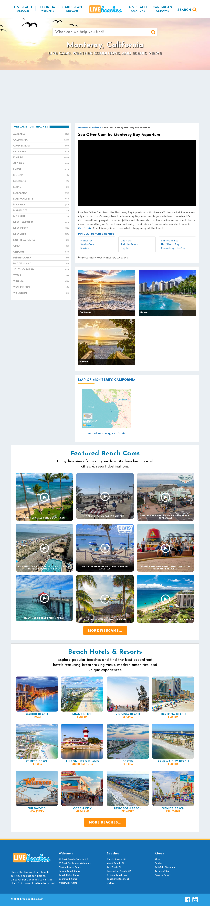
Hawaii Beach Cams (69, 871)
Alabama (41, 134)
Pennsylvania (41, 258)
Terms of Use (162, 871)
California (41, 140)
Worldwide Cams (68, 883)
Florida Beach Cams (70, 867)
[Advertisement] (105, 96)
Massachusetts (41, 199)
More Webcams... (105, 630)
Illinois (41, 175)
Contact (159, 863)
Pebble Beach (129, 244)
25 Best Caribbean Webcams (75, 863)
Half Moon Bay (170, 244)
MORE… (111, 883)
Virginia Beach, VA (117, 875)
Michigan (41, 205)
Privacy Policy (163, 875)
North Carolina (41, 240)
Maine (41, 187)
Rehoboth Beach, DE (118, 879)
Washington (41, 287)
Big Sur (125, 248)
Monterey (86, 240)
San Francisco (169, 240)
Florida (41, 157)
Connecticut (41, 146)
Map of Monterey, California (107, 433)
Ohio (41, 246)
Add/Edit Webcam (165, 867)
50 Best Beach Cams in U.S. (74, 859)
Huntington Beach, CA (119, 871)
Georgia (41, 163)
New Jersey (41, 228)
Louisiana (41, 181)
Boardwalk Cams (68, 879)
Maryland (41, 193)
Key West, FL (114, 867)
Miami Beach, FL (116, 863)
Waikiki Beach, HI (116, 859)
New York (41, 234)
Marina (84, 248)
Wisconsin (41, 293)
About (158, 859)
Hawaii (41, 169)
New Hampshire (41, 222)
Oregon (41, 252)
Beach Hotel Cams (69, 875)
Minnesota (41, 211)
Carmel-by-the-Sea (173, 248)
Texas (41, 275)
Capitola (126, 240)
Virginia (41, 281)
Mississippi (41, 216)
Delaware (41, 152)
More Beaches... (105, 822)
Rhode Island (41, 264)
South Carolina (41, 269)
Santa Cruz (87, 244)
